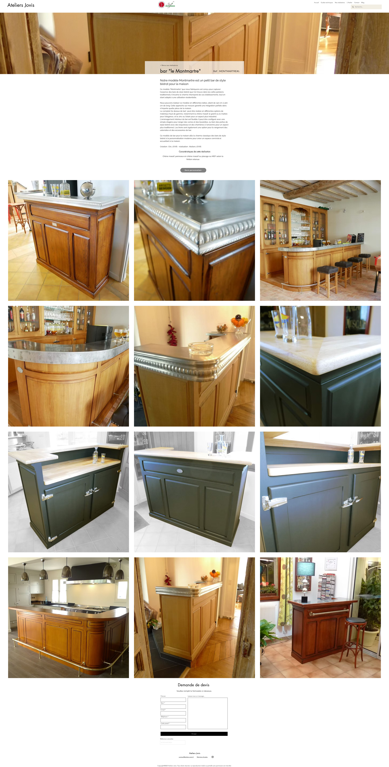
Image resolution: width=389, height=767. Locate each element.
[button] (327, 2)
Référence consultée (166, 739)
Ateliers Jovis (20, 5)
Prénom (163, 696)
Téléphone (164, 716)
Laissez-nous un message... (196, 696)
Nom (162, 703)
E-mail (163, 709)
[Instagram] (212, 757)
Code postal (164, 723)
